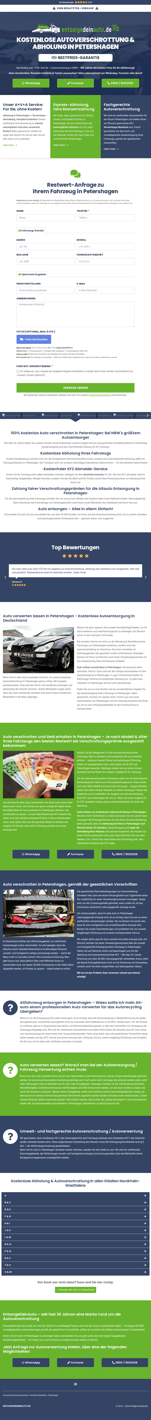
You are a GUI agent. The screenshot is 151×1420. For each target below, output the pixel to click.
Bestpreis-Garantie (78, 57)
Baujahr (22, 254)
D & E (8, 1209)
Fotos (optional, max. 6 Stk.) (36, 331)
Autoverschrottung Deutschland (15, 1395)
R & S (8, 1258)
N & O (8, 1244)
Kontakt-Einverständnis (34, 366)
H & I (7, 1223)
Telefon (82, 211)
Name (20, 211)
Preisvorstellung (29, 283)
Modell (81, 240)
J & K (8, 1230)
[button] (3, 415)
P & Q (8, 1251)
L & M (8, 1237)
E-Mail (81, 283)
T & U (8, 1265)
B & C (8, 1202)
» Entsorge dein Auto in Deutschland (75, 1289)
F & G (8, 1216)
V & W (8, 1272)
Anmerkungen (26, 298)
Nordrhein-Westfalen (38, 1395)
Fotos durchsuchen (36, 339)
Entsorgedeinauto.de (17, 1406)
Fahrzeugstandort (90, 254)
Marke (21, 240)
